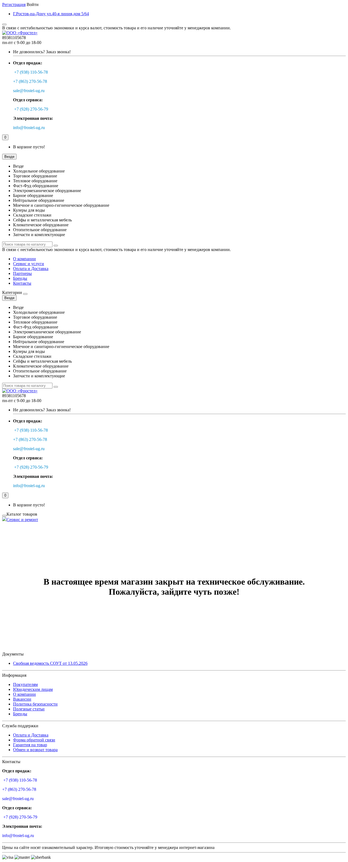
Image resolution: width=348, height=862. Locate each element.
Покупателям (25, 684)
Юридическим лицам (33, 689)
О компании (24, 258)
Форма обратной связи (34, 740)
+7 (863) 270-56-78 (30, 81)
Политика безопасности (35, 704)
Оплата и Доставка (30, 268)
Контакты (22, 283)
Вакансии (22, 699)
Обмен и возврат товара (35, 749)
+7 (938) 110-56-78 (31, 72)
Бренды (20, 278)
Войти (33, 4)
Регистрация (14, 4)
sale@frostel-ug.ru (29, 90)
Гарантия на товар (30, 744)
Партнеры (22, 273)
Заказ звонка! (42, 51)
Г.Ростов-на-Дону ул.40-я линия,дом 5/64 (51, 13)
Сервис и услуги (28, 263)
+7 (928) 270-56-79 (31, 109)
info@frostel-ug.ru (29, 127)
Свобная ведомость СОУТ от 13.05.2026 (50, 663)
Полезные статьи (29, 709)
